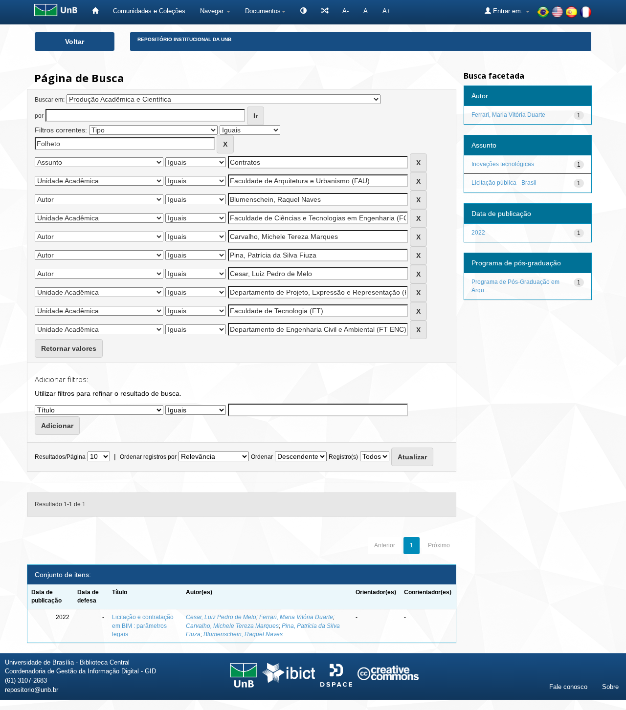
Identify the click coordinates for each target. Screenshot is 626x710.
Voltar (74, 41)
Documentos (263, 11)
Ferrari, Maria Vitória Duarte (296, 617)
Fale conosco (568, 686)
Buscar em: (50, 99)
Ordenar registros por (148, 456)
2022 (478, 232)
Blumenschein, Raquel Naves (243, 634)
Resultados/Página (60, 456)
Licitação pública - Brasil (504, 182)
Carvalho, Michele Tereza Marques (232, 626)
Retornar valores (68, 348)
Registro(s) (343, 456)
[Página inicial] (95, 11)
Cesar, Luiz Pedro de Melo (221, 617)
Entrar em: (508, 11)
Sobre (610, 686)
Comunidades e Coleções (149, 11)
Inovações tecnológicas (502, 164)
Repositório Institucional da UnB (184, 39)
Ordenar (262, 456)
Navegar (212, 11)
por (39, 115)
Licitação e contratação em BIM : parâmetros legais (143, 625)
